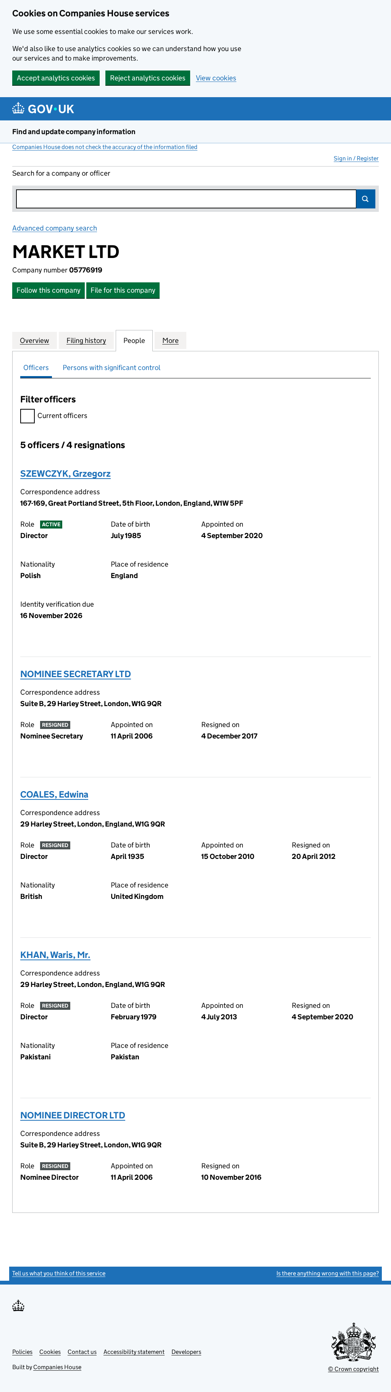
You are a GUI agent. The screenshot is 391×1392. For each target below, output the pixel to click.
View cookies (216, 78)
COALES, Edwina (54, 794)
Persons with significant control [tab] (111, 367)
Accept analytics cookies (56, 78)
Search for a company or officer (61, 173)
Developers (186, 1351)
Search (365, 198)
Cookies (50, 1351)
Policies (22, 1351)
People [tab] (134, 340)
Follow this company (48, 290)
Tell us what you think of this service (58, 1273)
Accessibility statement (134, 1351)
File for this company (122, 290)
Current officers (62, 415)
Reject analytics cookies (148, 78)
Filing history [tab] (86, 340)
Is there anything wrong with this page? (327, 1273)
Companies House (57, 1367)
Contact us (82, 1351)
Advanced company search (54, 228)
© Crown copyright (353, 1369)
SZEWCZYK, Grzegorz (65, 473)
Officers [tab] (36, 367)
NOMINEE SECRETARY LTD (75, 673)
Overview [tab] (34, 340)
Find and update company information (74, 131)
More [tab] (170, 340)
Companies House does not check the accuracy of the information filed (104, 147)
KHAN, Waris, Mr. (55, 954)
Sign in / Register (356, 158)
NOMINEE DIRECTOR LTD (72, 1115)
